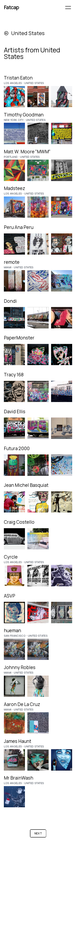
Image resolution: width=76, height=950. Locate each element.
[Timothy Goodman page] (14, 133)
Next (38, 833)
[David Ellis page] (14, 428)
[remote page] (14, 281)
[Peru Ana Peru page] (14, 244)
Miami (8, 267)
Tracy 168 (14, 374)
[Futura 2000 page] (14, 465)
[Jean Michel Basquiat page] (14, 502)
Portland (11, 156)
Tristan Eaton (18, 78)
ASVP (9, 596)
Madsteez (14, 188)
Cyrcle (11, 557)
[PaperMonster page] (14, 354)
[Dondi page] (14, 317)
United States (34, 83)
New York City (14, 120)
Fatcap (11, 7)
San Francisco (15, 635)
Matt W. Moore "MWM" (27, 151)
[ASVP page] (14, 612)
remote (11, 262)
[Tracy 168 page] (14, 391)
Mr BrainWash (18, 778)
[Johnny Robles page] (14, 686)
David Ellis (14, 411)
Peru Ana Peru (18, 227)
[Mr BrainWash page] (14, 797)
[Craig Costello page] (14, 539)
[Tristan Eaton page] (14, 96)
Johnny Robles (19, 667)
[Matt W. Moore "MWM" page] (14, 170)
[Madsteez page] (14, 207)
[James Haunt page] (14, 760)
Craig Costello (19, 522)
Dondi (10, 301)
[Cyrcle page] (14, 575)
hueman (12, 630)
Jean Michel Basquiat (26, 485)
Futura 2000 (17, 448)
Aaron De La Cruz (22, 704)
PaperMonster (19, 338)
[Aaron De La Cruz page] (14, 723)
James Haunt (17, 741)
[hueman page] (14, 649)
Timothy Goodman (24, 115)
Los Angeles (13, 83)
